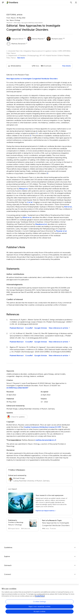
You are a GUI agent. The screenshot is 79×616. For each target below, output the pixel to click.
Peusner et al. (61, 231)
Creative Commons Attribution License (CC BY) (42, 427)
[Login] (76, 2)
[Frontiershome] (12, 2)
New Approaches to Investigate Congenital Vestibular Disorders (32, 79)
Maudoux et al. (41, 224)
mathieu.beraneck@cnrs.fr (45, 440)
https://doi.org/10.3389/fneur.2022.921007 (30, 22)
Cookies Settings (39, 602)
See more (21, 58)
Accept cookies (39, 611)
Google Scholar (40, 328)
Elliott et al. (27, 217)
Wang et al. (23, 189)
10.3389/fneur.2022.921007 (17, 388)
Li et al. (30, 202)
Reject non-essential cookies (39, 606)
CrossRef (29, 328)
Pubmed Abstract (17, 328)
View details (66, 66)
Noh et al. (68, 207)
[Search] (71, 2)
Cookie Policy (39, 596)
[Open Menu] (3, 2)
